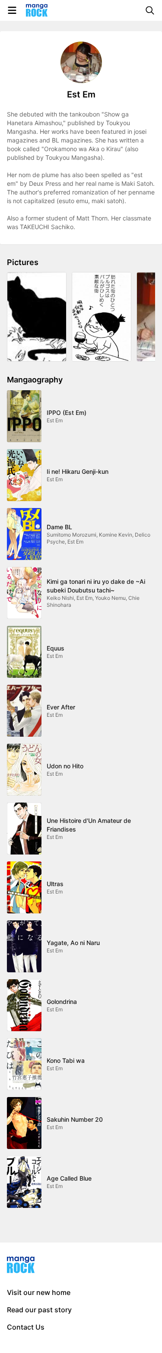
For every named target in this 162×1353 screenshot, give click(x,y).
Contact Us (25, 1327)
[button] (37, 317)
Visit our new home (38, 1292)
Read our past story (39, 1309)
